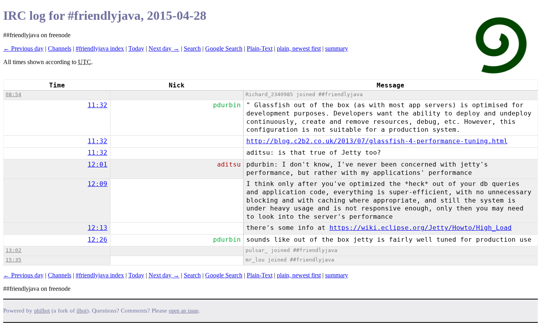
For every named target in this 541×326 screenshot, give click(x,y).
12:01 (97, 164)
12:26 (97, 239)
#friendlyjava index (100, 48)
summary (336, 48)
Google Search (223, 48)
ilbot (81, 311)
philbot (42, 311)
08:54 (13, 94)
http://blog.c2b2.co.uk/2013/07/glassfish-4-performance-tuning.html (377, 141)
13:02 (13, 250)
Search (192, 48)
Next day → (164, 48)
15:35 (13, 260)
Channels (59, 48)
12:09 (97, 184)
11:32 (97, 105)
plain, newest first (299, 48)
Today (136, 48)
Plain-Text (259, 48)
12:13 (97, 227)
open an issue (183, 311)
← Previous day (23, 48)
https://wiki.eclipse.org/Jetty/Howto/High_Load (421, 227)
